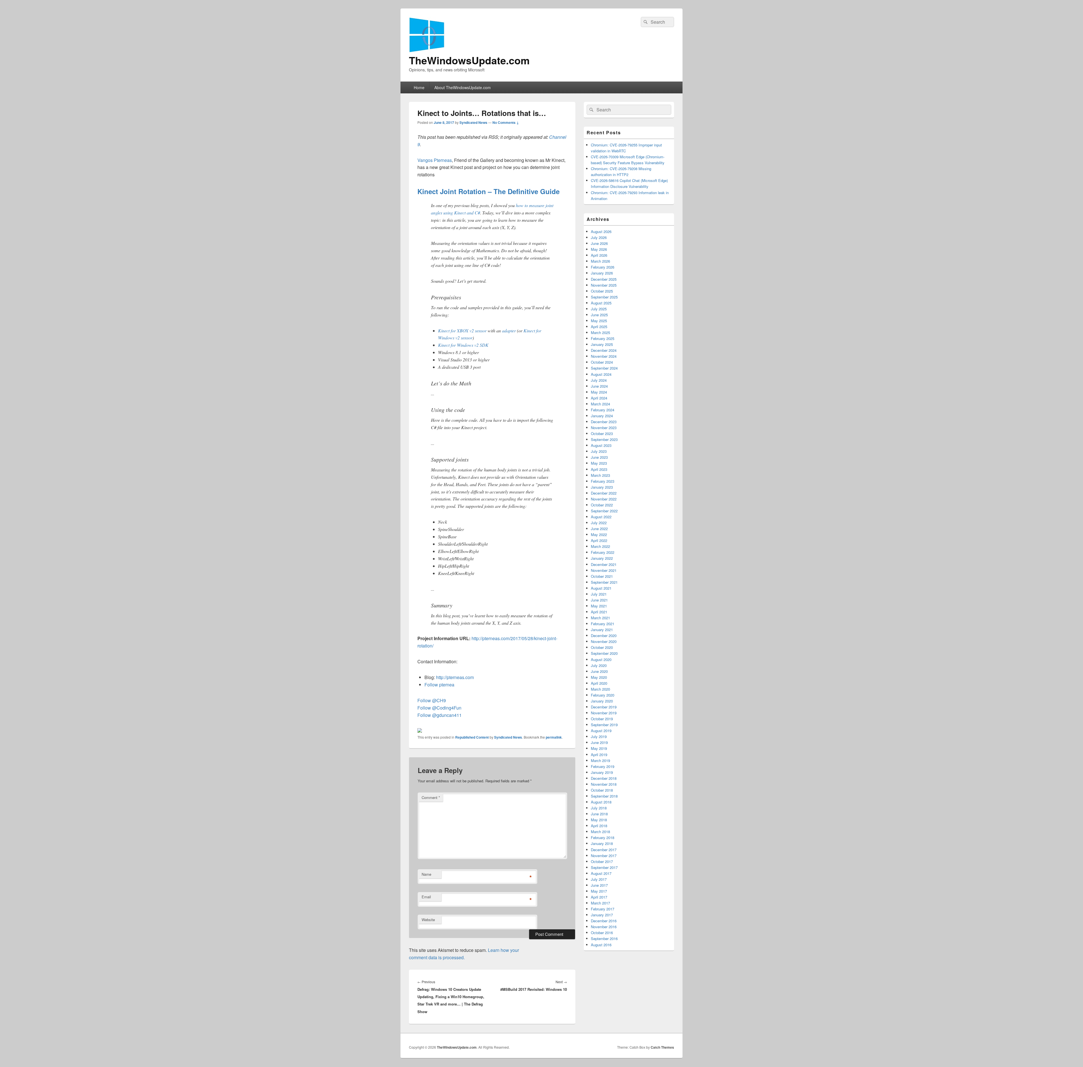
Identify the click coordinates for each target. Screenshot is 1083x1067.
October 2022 (602, 505)
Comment (431, 797)
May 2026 (599, 249)
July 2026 (599, 237)
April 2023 (599, 469)
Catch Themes (662, 1047)
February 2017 (602, 909)
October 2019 (602, 718)
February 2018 (602, 837)
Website (428, 919)
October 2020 (602, 647)
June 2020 (599, 671)
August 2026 (601, 231)
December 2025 (604, 279)
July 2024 (599, 380)
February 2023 (602, 481)
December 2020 (604, 635)
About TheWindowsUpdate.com (462, 87)
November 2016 (604, 926)
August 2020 (601, 659)
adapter (509, 330)
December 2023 (604, 421)
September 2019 (604, 724)
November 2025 (604, 285)
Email (426, 896)
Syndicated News (473, 122)
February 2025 (602, 338)
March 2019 (600, 760)
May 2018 (599, 819)
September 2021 (604, 582)
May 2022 (599, 534)
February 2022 (602, 552)
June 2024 (599, 386)
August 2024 (601, 374)
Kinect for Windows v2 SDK (463, 345)
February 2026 (602, 267)
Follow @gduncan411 (439, 715)
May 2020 (599, 677)
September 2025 (604, 297)
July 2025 (599, 308)
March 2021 (600, 617)
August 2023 (601, 445)
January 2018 (602, 843)
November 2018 (604, 784)
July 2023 (599, 451)
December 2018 (604, 778)
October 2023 (602, 433)
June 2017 (599, 885)
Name (426, 874)
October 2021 (602, 576)
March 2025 (600, 332)
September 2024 (604, 368)
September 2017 (604, 867)
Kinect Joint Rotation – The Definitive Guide (488, 191)
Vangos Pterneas (434, 160)
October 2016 (602, 932)
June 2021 (599, 600)
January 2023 (602, 487)
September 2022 (604, 510)
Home (419, 87)
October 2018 (602, 790)
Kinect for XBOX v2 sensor (462, 330)
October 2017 (602, 861)
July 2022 (599, 522)
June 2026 (599, 243)
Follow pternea (439, 684)
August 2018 (601, 802)
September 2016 (604, 938)
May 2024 (599, 392)
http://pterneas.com (455, 677)
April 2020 (599, 683)
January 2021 (602, 629)
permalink (554, 737)
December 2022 (604, 493)
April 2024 (599, 398)
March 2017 (600, 903)
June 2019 (599, 742)
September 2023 (604, 439)
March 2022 (600, 546)
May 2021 (599, 606)
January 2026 (602, 273)
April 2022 (599, 540)
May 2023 (599, 463)
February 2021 (602, 623)
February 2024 (602, 409)
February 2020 (602, 695)
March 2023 (600, 475)
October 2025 (602, 291)
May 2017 (599, 891)
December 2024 (604, 350)
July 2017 (599, 879)
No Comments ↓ (505, 122)
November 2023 (604, 427)
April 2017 (599, 897)
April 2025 (599, 326)
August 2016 (601, 944)
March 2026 (600, 261)
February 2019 (602, 766)
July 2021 (599, 594)
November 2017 (604, 855)
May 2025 (599, 320)
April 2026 (599, 255)
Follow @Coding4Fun (439, 707)
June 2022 (599, 528)
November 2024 (604, 356)
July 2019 (599, 736)
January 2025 (602, 344)
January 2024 (602, 415)
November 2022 (604, 499)
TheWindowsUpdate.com (469, 60)
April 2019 (599, 754)
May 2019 (599, 748)
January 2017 (602, 914)
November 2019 (604, 712)
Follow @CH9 (431, 700)
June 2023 (599, 457)
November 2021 (604, 570)
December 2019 (604, 707)
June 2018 (599, 813)
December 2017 (604, 849)
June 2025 (599, 314)
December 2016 (604, 920)
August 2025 (601, 303)
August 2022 (601, 516)
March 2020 (600, 689)
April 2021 (599, 611)
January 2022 (602, 558)
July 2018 (599, 808)
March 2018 (600, 831)
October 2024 (602, 362)
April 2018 (599, 825)
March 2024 (600, 404)
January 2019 (602, 772)
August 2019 (601, 730)
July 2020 (599, 665)
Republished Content (472, 737)
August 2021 (601, 588)
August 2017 (601, 873)
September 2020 (604, 653)
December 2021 (604, 564)
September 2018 (604, 796)
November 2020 (604, 641)
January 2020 (602, 701)
